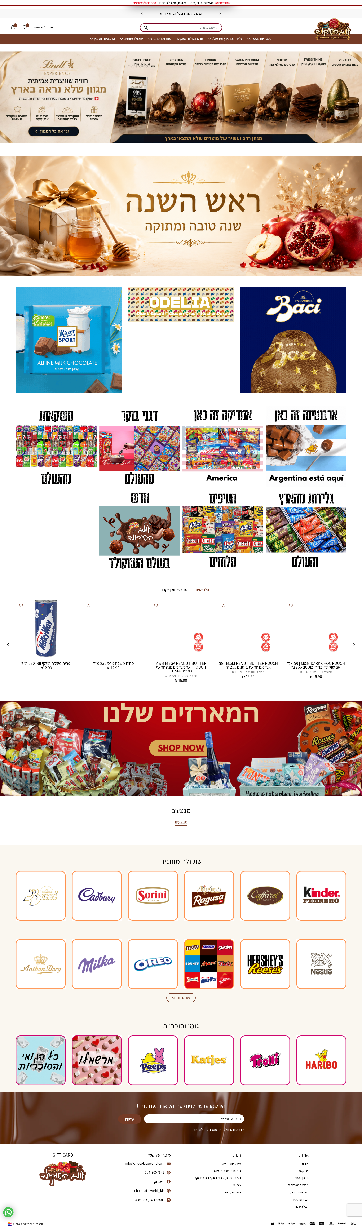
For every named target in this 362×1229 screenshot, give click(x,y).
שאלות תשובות (299, 1192)
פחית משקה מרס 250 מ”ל (113, 663)
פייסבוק (159, 1181)
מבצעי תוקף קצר (174, 589)
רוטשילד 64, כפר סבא (149, 1200)
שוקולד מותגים (133, 38)
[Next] (142, 14)
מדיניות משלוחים (298, 1185)
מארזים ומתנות (161, 38)
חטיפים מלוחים (232, 1192)
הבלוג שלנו (302, 1206)
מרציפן (237, 1185)
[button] (291, 605)
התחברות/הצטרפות (144, 3)
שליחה (129, 1119)
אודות (305, 1164)
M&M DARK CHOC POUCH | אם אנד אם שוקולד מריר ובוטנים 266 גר (316, 665)
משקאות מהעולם (230, 1164)
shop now (181, 997)
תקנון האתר (302, 1178)
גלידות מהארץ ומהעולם (226, 38)
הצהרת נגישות (300, 1199)
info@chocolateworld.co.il (144, 1163)
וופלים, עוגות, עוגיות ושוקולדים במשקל (217, 1178)
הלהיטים (202, 589)
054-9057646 (154, 1172)
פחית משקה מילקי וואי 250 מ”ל (45, 663)
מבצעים (181, 822)
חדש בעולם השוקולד (189, 38)
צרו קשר (304, 1171)
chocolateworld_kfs (149, 1190)
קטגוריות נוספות (261, 38)
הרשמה (38, 27)
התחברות (51, 27)
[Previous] (220, 14)
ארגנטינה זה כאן (104, 38)
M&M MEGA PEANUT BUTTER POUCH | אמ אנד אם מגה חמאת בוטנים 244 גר (180, 667)
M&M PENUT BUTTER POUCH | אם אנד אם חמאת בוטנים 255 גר (248, 665)
